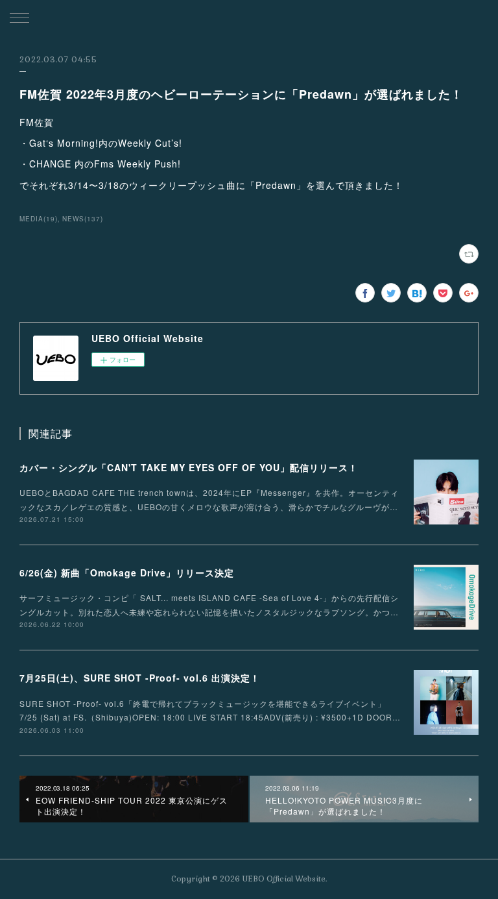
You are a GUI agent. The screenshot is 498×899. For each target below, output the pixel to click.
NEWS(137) (82, 218)
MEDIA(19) (38, 218)
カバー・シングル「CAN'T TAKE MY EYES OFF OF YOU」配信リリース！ (188, 467)
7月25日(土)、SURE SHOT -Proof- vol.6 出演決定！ (139, 677)
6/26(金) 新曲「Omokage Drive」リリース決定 (126, 572)
